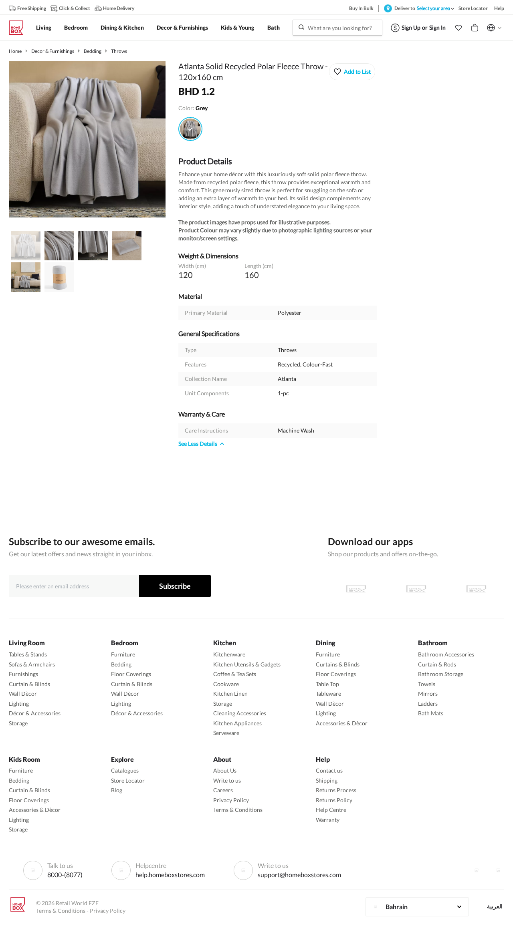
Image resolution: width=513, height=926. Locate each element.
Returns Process (336, 790)
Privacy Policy (231, 800)
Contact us (329, 770)
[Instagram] (498, 870)
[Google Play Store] (416, 589)
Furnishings (23, 673)
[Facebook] (476, 870)
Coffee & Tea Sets (234, 673)
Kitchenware (229, 654)
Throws (119, 51)
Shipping (326, 780)
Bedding (92, 51)
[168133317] (190, 129)
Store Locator (128, 780)
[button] (458, 27)
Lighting (19, 703)
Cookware (226, 683)
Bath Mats (430, 713)
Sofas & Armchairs (32, 664)
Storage (18, 723)
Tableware (328, 693)
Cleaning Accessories (239, 713)
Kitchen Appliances (237, 723)
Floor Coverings (131, 673)
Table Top (327, 683)
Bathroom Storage (440, 673)
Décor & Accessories (35, 713)
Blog (116, 790)
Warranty (327, 819)
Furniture (123, 654)
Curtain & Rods (437, 664)
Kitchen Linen (230, 693)
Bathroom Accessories (446, 654)
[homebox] (19, 27)
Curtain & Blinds (29, 683)
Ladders (428, 703)
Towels (426, 683)
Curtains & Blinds (338, 664)
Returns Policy (334, 800)
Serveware (226, 732)
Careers (223, 790)
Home (15, 51)
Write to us (227, 780)
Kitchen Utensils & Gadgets (247, 664)
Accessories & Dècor (342, 723)
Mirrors (428, 693)
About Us (224, 770)
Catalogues (125, 770)
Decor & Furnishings (52, 51)
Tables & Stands (28, 654)
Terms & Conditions (238, 809)
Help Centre (331, 809)
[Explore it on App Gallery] (476, 589)
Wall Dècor (23, 693)
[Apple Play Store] (356, 589)
